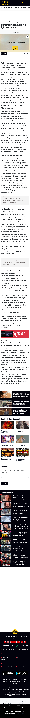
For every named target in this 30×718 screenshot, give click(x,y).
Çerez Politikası (9, 703)
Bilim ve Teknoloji (13, 22)
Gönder (4, 483)
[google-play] (22, 673)
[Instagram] (11, 642)
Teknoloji (19, 681)
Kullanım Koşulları (22, 703)
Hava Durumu (21, 654)
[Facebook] (5, 642)
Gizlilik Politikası (12, 700)
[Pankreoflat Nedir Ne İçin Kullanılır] (15, 43)
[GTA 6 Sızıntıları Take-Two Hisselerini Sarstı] (7, 439)
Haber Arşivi (21, 666)
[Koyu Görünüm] (23, 2)
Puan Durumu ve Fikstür (8, 663)
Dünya (10, 7)
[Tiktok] (22, 642)
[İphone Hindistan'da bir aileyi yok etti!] (22, 439)
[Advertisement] (15, 583)
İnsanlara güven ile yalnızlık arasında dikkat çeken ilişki (6, 458)
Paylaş (4, 53)
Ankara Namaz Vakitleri (5, 658)
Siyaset (16, 7)
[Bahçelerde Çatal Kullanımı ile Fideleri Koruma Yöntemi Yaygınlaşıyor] (22, 451)
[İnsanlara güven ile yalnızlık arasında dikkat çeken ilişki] (7, 451)
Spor (25, 679)
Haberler (3, 22)
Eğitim (25, 681)
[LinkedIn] (13, 642)
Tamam (15, 716)
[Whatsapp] (24, 642)
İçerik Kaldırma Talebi (20, 701)
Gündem (4, 7)
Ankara (15, 683)
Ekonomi (23, 7)
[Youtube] (19, 642)
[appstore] (8, 673)
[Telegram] (16, 642)
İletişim (8, 701)
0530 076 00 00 (24, 649)
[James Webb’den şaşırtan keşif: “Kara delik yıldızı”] (7, 425)
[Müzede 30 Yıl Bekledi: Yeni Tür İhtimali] (22, 425)
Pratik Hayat (12, 681)
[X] (8, 642)
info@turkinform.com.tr (10, 649)
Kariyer (19, 657)
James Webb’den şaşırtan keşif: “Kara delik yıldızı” (6, 431)
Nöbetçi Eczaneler (7, 654)
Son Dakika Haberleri (8, 666)
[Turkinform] (5, 2)
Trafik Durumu (20, 663)
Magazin (5, 681)
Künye (22, 700)
